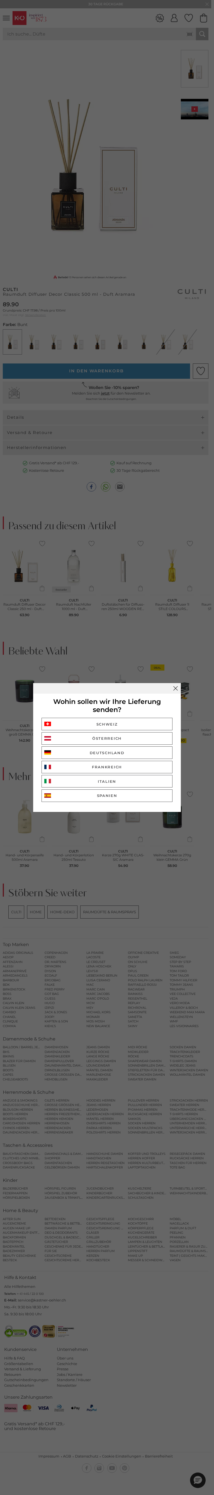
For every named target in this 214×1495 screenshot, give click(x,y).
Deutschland (107, 753)
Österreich (107, 738)
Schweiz (107, 724)
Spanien (107, 795)
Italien (107, 781)
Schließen (175, 688)
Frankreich (107, 767)
